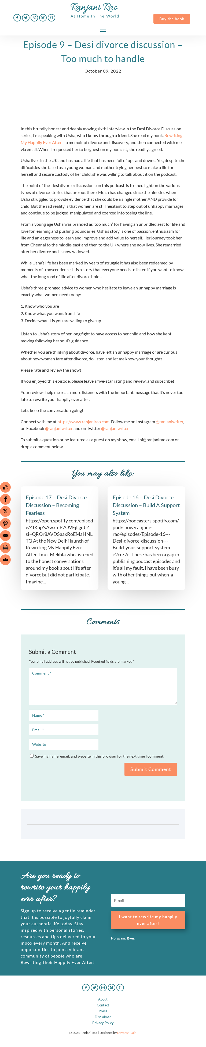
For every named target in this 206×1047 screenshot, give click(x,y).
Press (103, 1011)
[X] (5, 511)
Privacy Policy (103, 1023)
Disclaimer (103, 1017)
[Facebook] (5, 499)
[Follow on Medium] (43, 17)
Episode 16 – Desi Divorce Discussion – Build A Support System (146, 505)
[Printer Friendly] (5, 547)
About (103, 999)
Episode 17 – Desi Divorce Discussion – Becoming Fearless (56, 505)
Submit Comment (150, 769)
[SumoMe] (5, 559)
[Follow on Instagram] (34, 17)
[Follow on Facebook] (17, 17)
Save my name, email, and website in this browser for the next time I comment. (99, 756)
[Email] (5, 535)
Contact (103, 1005)
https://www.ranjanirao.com (83, 421)
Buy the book (171, 18)
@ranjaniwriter (169, 421)
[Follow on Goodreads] (51, 17)
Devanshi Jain (127, 1033)
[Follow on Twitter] (26, 17)
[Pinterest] (5, 523)
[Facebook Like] (5, 487)
